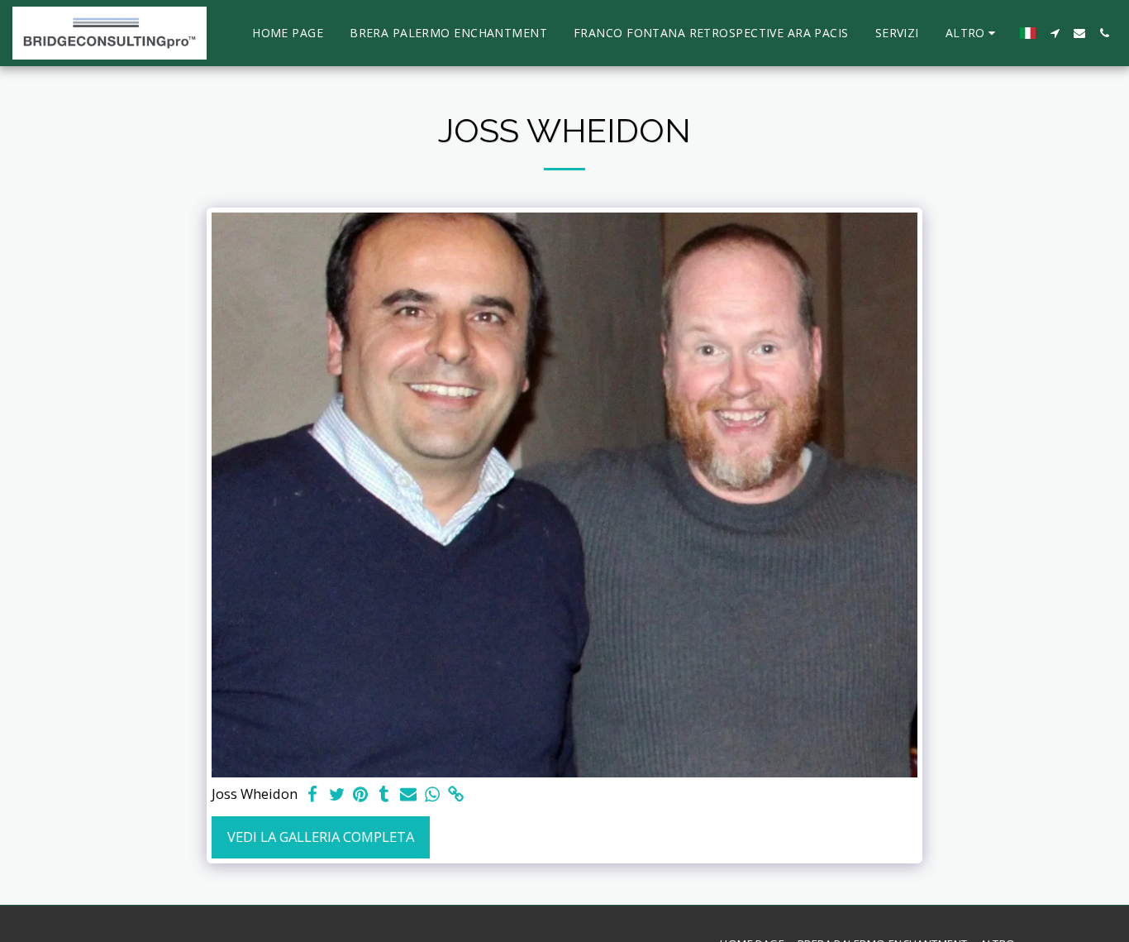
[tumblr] (384, 795)
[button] (1054, 33)
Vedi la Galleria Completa (320, 836)
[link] (455, 795)
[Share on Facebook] (313, 795)
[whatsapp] (432, 795)
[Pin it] (360, 795)
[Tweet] (336, 795)
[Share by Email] (408, 795)
